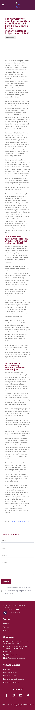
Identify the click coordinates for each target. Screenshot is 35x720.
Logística (6, 624)
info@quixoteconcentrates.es (15, 658)
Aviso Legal (7, 669)
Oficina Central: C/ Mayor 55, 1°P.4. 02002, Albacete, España (15, 642)
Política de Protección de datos (13, 679)
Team (16, 609)
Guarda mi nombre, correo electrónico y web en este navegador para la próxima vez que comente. (18, 591)
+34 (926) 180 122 (11, 652)
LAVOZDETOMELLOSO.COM (20, 521)
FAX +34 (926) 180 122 (12, 655)
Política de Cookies (9, 676)
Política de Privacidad (10, 673)
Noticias (6, 630)
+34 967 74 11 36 (14, 613)
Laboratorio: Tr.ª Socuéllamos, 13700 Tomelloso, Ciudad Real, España (16, 647)
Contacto (6, 627)
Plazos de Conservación (11, 682)
